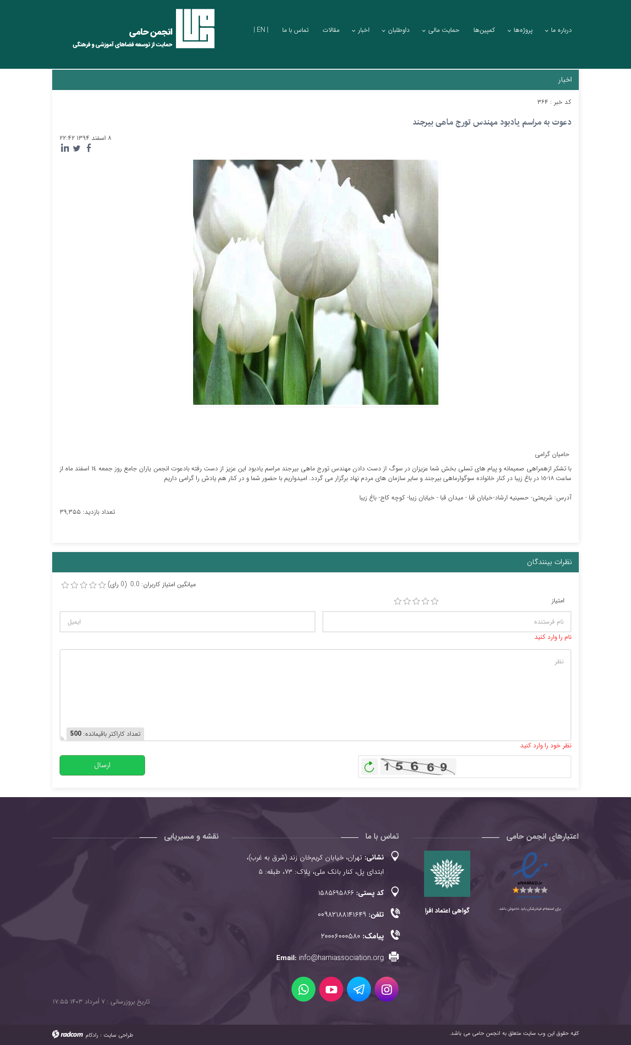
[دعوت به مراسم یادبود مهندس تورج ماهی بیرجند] (315, 281)
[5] (435, 601)
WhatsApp (303, 989)
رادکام (91, 1035)
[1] (398, 601)
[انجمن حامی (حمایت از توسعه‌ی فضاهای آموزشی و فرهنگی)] (135, 37)
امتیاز (558, 601)
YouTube (331, 989)
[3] (416, 601)
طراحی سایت (118, 1035)
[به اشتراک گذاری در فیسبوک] (89, 148)
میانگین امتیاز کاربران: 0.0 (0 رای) (152, 584)
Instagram (387, 989)
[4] (425, 601)
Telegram (359, 989)
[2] (407, 601)
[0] (65, 585)
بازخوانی (369, 764)
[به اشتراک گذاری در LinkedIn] (65, 148)
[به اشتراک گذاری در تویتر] (77, 148)
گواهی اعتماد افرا (447, 911)
